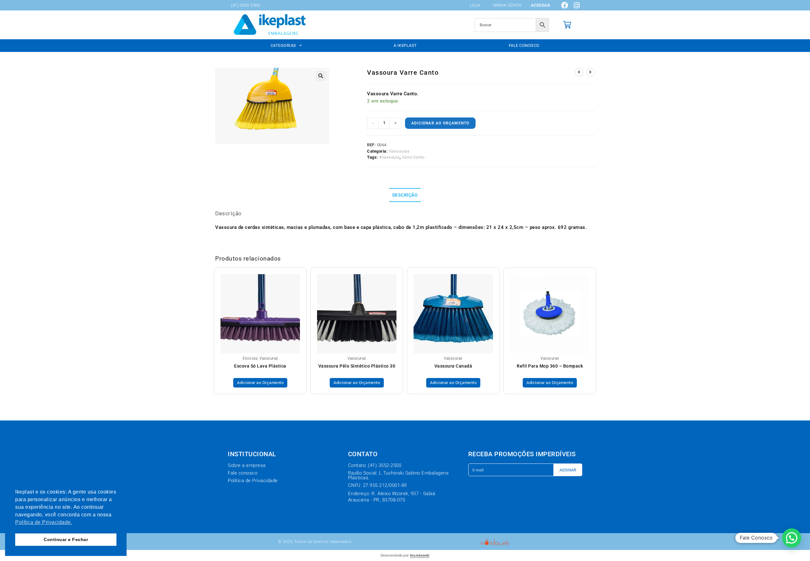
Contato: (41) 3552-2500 (375, 465)
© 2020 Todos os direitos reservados (315, 541)
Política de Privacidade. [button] (43, 522)
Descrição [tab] (405, 195)
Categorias (283, 45)
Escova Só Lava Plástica (260, 366)
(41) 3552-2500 (245, 5)
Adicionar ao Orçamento (440, 123)
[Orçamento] (567, 25)
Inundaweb (420, 555)
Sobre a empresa (247, 465)
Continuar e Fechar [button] (66, 539)
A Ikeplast (405, 45)
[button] (321, 76)
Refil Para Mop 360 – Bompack (550, 366)
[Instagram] (576, 5)
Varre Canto (413, 157)
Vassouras (399, 151)
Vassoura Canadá (453, 366)
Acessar (540, 5)
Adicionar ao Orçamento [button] (260, 382)
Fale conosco (524, 45)
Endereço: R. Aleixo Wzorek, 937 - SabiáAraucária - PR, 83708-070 (391, 497)
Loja (475, 5)
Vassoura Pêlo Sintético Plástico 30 (357, 366)
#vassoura (389, 157)
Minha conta (507, 5)
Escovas (250, 358)
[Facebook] (565, 5)
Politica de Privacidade (253, 480)
